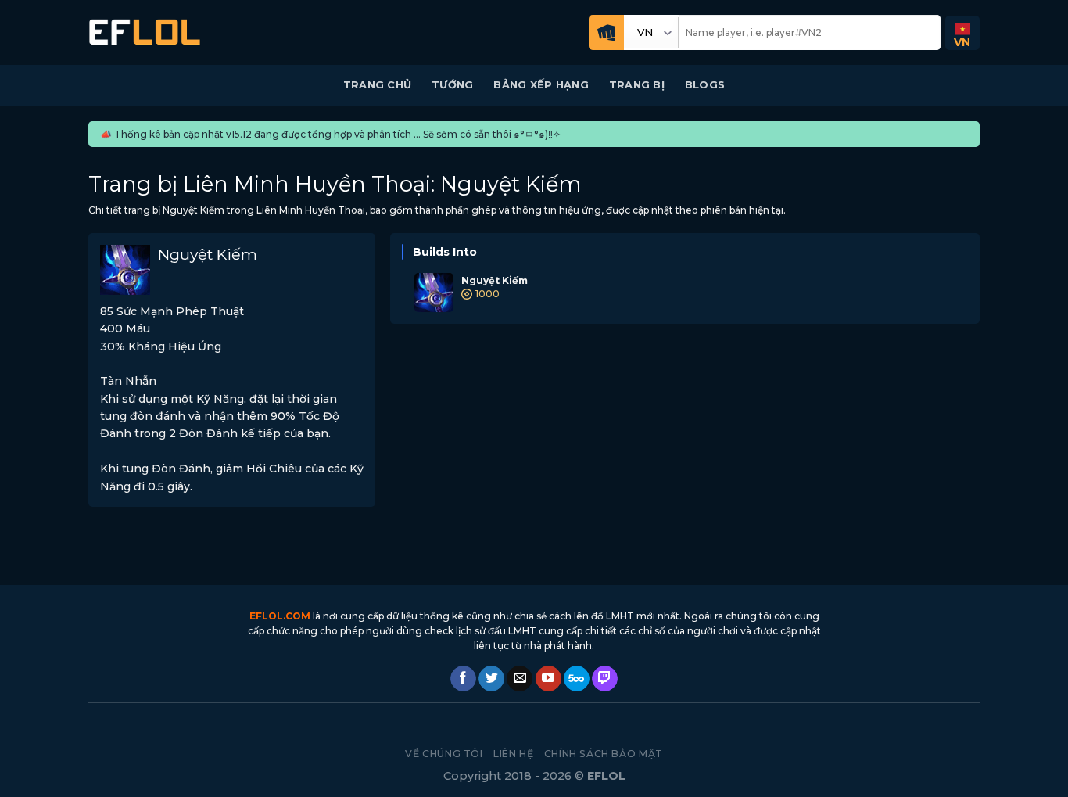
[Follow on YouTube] (548, 679)
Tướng (452, 85)
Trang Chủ (377, 85)
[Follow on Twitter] (491, 679)
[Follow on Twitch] (605, 679)
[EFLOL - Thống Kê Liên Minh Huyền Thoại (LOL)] (144, 32)
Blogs (705, 85)
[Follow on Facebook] (463, 679)
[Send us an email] (519, 679)
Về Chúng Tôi (443, 753)
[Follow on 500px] (577, 679)
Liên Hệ (513, 753)
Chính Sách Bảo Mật (603, 753)
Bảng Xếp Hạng (540, 85)
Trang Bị (637, 85)
